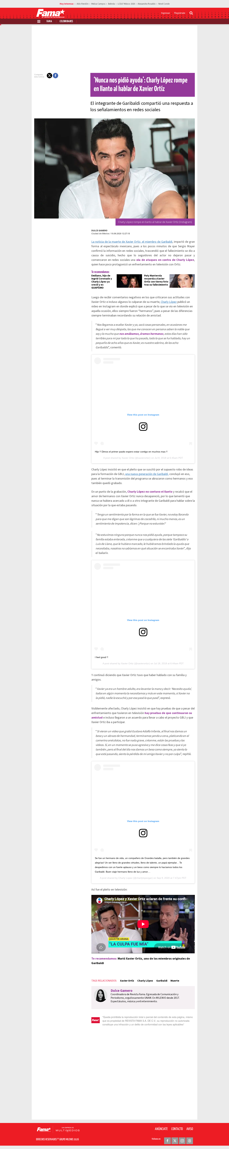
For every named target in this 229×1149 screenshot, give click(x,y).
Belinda (111, 3)
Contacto (177, 1129)
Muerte (174, 981)
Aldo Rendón (83, 3)
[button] (49, 75)
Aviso (189, 1129)
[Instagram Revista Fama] (182, 1140)
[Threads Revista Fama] (189, 1140)
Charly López (169, 302)
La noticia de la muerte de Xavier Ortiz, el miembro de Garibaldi (131, 242)
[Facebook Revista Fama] (167, 1140)
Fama (49, 21)
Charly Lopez (125, 878)
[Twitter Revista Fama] (174, 1140)
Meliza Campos (98, 3)
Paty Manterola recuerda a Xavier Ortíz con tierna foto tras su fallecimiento (156, 280)
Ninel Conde (163, 3)
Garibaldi (161, 981)
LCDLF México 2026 (126, 3)
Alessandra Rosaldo (147, 3)
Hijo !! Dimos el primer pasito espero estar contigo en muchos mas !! (131, 451)
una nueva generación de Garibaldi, (147, 474)
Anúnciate (161, 1129)
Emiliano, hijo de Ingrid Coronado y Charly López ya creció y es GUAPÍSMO (101, 282)
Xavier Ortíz (127, 981)
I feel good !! (101, 657)
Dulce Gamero (99, 230)
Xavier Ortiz (128, 458)
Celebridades (66, 21)
